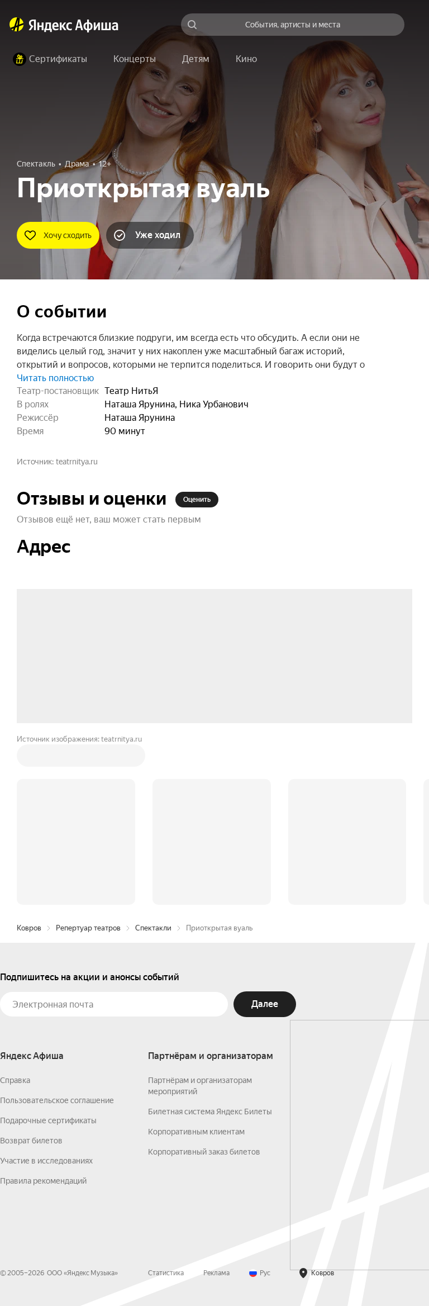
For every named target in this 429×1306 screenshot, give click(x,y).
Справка (15, 910)
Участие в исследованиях (46, 991)
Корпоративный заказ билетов (204, 982)
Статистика (166, 1104)
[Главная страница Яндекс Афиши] (16, 24)
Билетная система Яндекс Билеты (210, 942)
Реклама (216, 1104)
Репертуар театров (88, 758)
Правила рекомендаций (43, 1011)
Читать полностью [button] (55, 378)
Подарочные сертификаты (48, 951)
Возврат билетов (31, 971)
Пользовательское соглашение (57, 931)
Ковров (29, 758)
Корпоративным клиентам (196, 962)
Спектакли (153, 758)
